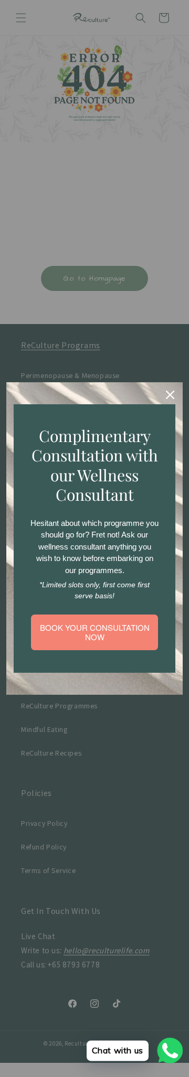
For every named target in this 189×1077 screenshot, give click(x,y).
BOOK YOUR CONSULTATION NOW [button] (95, 632)
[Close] (170, 394)
